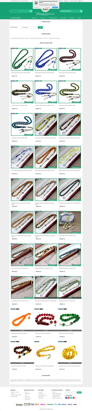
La (22, 379)
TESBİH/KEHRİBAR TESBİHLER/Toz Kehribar (39, 38)
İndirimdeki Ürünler (53, 17)
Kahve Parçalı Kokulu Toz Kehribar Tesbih (19, 268)
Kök (38, 379)
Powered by (36, 7)
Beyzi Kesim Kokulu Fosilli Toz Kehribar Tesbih (44, 170)
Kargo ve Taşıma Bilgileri (16, 394)
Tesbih (15, 379)
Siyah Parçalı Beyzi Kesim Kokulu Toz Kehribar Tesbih (69, 203)
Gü (54, 379)
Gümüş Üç (28, 381)
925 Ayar (23, 381)
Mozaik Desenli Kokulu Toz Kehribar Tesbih (44, 268)
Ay (78, 379)
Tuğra (71, 381)
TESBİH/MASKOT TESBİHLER (54, 38)
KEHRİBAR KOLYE (55, 396)
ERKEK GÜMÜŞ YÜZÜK (56, 393)
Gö (34, 379)
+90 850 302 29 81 (15, 1)
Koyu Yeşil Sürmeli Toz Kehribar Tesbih (19, 105)
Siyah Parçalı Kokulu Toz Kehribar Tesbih (67, 268)
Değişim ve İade (14, 396)
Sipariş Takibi (27, 393)
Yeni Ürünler (42, 17)
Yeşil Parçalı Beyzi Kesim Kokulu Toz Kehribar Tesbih (45, 300)
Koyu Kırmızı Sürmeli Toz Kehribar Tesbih (67, 72)
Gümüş (11, 379)
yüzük (18, 381)
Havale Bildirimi (74, 1)
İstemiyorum (47, 7)
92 (30, 381)
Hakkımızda (71, 17)
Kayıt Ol (67, 1)
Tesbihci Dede (42, 379)
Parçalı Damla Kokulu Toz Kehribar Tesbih (19, 300)
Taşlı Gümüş (48, 381)
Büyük (40, 381)
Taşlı (67, 379)
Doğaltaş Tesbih (13, 381)
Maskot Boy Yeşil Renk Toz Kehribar (66, 333)
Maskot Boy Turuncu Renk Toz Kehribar (19, 333)
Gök (20, 381)
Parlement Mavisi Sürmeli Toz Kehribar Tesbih (44, 105)
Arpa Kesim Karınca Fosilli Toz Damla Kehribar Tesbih (69, 366)
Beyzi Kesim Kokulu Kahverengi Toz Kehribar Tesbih (69, 137)
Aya (51, 381)
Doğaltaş (28, 379)
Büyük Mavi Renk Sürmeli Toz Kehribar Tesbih (44, 72)
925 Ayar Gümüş (72, 379)
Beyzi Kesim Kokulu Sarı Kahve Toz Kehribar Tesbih (45, 137)
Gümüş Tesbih (78, 381)
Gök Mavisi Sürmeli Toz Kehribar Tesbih (19, 137)
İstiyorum (55, 7)
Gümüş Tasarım (59, 381)
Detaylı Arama (28, 398)
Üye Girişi (61, 1)
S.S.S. (26, 395)
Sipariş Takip (63, 17)
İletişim (81, 1)
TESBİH (53, 392)
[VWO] (39, 7)
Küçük (62, 379)
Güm (56, 379)
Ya (32, 379)
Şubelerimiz (27, 399)
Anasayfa (35, 17)
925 (47, 379)
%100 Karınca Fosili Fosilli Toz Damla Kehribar (44, 366)
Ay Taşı (73, 381)
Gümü (60, 379)
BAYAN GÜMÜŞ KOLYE (56, 395)
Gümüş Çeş (36, 381)
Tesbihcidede (19, 379)
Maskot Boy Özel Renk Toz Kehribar (18, 366)
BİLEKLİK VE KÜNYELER (57, 398)
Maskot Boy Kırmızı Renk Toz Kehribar (43, 333)
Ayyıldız (54, 381)
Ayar (32, 381)
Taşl (65, 379)
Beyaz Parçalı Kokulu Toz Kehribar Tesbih (67, 235)
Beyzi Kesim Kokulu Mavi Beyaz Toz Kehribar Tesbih (21, 170)
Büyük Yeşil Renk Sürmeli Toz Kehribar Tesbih (20, 72)
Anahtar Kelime (13, 27)
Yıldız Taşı (43, 381)
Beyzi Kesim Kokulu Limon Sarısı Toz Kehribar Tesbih (69, 170)
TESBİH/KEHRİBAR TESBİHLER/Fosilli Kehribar (20, 38)
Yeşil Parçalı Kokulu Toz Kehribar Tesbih (67, 300)
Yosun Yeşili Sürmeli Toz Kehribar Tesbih (67, 105)
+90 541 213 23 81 (24, 1)
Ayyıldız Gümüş (66, 381)
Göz (76, 379)
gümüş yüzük (50, 379)
